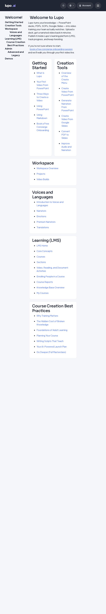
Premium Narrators (46, 221)
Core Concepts (44, 251)
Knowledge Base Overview (50, 287)
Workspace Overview (47, 168)
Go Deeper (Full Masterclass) (51, 352)
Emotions (41, 216)
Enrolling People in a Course (51, 276)
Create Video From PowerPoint (67, 91)
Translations (43, 227)
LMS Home (42, 245)
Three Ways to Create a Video (43, 97)
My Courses (43, 292)
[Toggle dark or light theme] (63, 6)
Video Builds (43, 179)
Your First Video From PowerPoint (43, 85)
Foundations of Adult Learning (52, 330)
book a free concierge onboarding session (51, 49)
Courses (41, 256)
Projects (41, 173)
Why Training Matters (47, 315)
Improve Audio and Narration (66, 146)
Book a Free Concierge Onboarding (43, 127)
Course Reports (45, 281)
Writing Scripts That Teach (50, 341)
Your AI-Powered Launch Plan (52, 346)
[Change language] (71, 6)
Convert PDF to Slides (65, 134)
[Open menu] (98, 6)
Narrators (41, 210)
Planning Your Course (47, 335)
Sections (41, 262)
